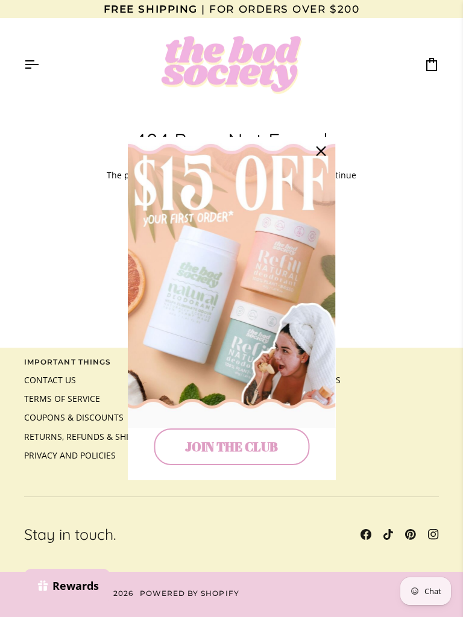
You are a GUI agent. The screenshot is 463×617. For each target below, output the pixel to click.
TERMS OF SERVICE (62, 398)
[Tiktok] (388, 534)
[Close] (321, 151)
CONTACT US (50, 380)
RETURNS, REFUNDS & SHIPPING (88, 436)
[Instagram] (433, 534)
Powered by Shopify (189, 593)
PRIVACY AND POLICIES (70, 455)
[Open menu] (42, 64)
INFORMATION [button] (269, 362)
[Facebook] (366, 534)
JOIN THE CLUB (231, 446)
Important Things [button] (67, 362)
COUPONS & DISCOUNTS (74, 417)
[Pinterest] (410, 534)
